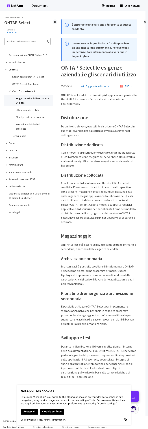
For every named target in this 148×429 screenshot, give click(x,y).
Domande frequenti (19, 205)
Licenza (13, 150)
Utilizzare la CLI (17, 186)
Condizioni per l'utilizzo (13, 427)
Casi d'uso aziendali (23, 91)
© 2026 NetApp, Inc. (12, 421)
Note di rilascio (17, 62)
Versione (11, 30)
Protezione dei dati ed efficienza (28, 126)
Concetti (13, 69)
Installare (14, 157)
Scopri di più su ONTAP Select (28, 76)
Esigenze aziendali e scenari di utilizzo (33, 100)
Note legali (14, 212)
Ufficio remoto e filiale (28, 110)
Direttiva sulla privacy (43, 427)
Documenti (40, 5)
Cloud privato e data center (30, 117)
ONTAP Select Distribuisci (26, 84)
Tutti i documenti (12, 17)
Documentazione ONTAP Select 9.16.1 (29, 55)
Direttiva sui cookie (70, 427)
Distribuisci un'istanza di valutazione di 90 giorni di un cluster (29, 196)
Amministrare (16, 164)
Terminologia (19, 136)
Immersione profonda (20, 172)
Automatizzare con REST (22, 179)
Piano (12, 143)
